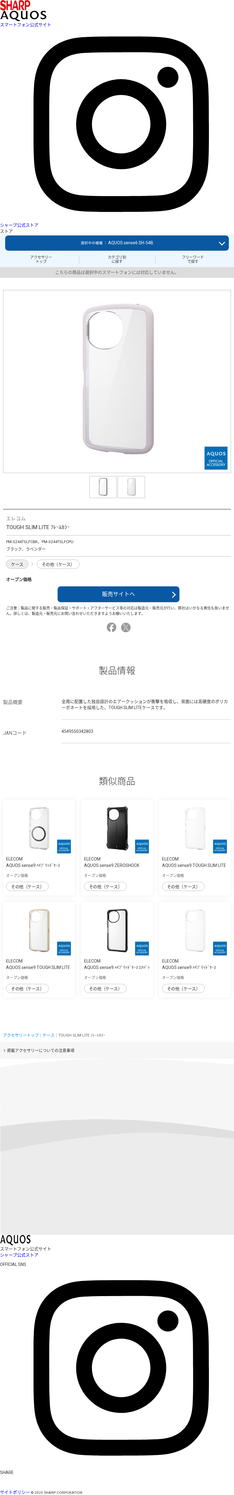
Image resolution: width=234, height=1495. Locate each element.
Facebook (112, 627)
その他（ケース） (58, 564)
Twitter (127, 627)
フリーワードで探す (193, 259)
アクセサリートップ (41, 259)
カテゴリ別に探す (117, 259)
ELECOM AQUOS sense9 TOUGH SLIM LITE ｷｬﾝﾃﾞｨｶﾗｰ (38, 967)
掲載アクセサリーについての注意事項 (40, 1050)
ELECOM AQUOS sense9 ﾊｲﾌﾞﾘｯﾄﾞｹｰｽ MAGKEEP (33, 865)
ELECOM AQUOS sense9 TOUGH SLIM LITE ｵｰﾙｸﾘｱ (194, 865)
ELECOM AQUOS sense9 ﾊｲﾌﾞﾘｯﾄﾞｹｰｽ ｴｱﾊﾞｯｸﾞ (117, 967)
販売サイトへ (118, 594)
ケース (17, 564)
